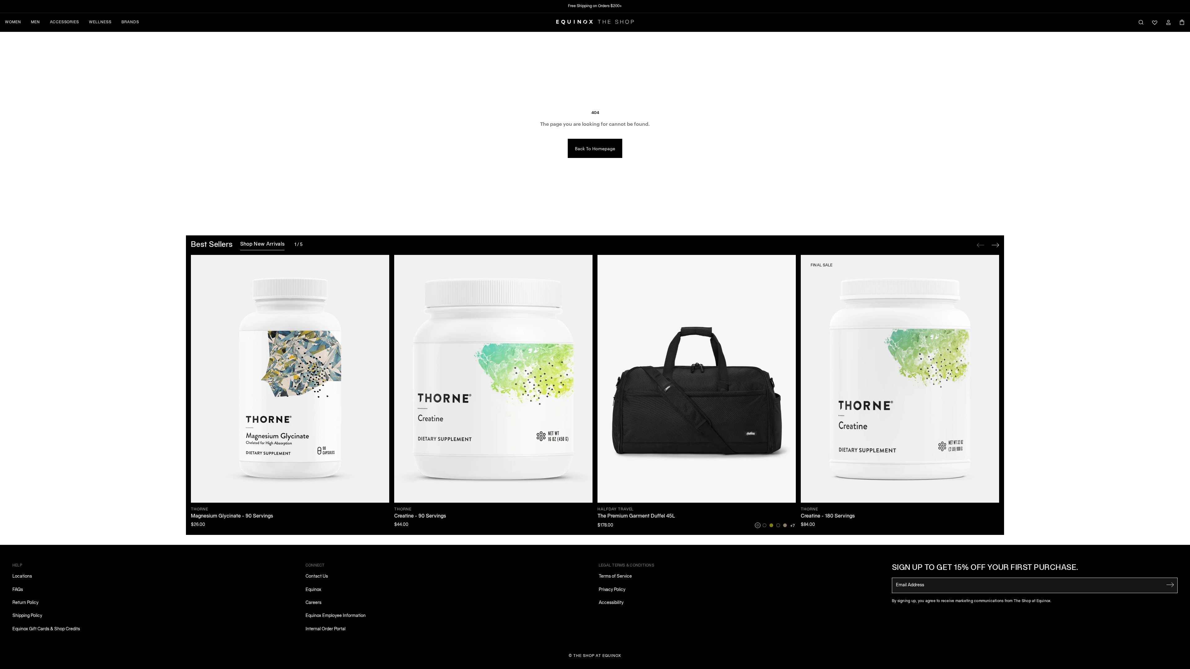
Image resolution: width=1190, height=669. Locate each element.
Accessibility (611, 603)
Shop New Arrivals (262, 244)
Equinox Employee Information (336, 616)
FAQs (17, 590)
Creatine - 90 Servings (420, 516)
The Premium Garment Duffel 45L (636, 516)
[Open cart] (1182, 22)
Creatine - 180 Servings (828, 516)
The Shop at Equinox (597, 656)
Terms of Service (615, 577)
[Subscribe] (1170, 585)
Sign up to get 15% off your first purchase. (985, 568)
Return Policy (25, 603)
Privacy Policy (612, 590)
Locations (22, 577)
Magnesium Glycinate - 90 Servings (232, 516)
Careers (313, 603)
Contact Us (317, 577)
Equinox (313, 590)
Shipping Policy (27, 616)
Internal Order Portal (326, 629)
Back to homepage (595, 148)
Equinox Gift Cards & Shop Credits (46, 629)
